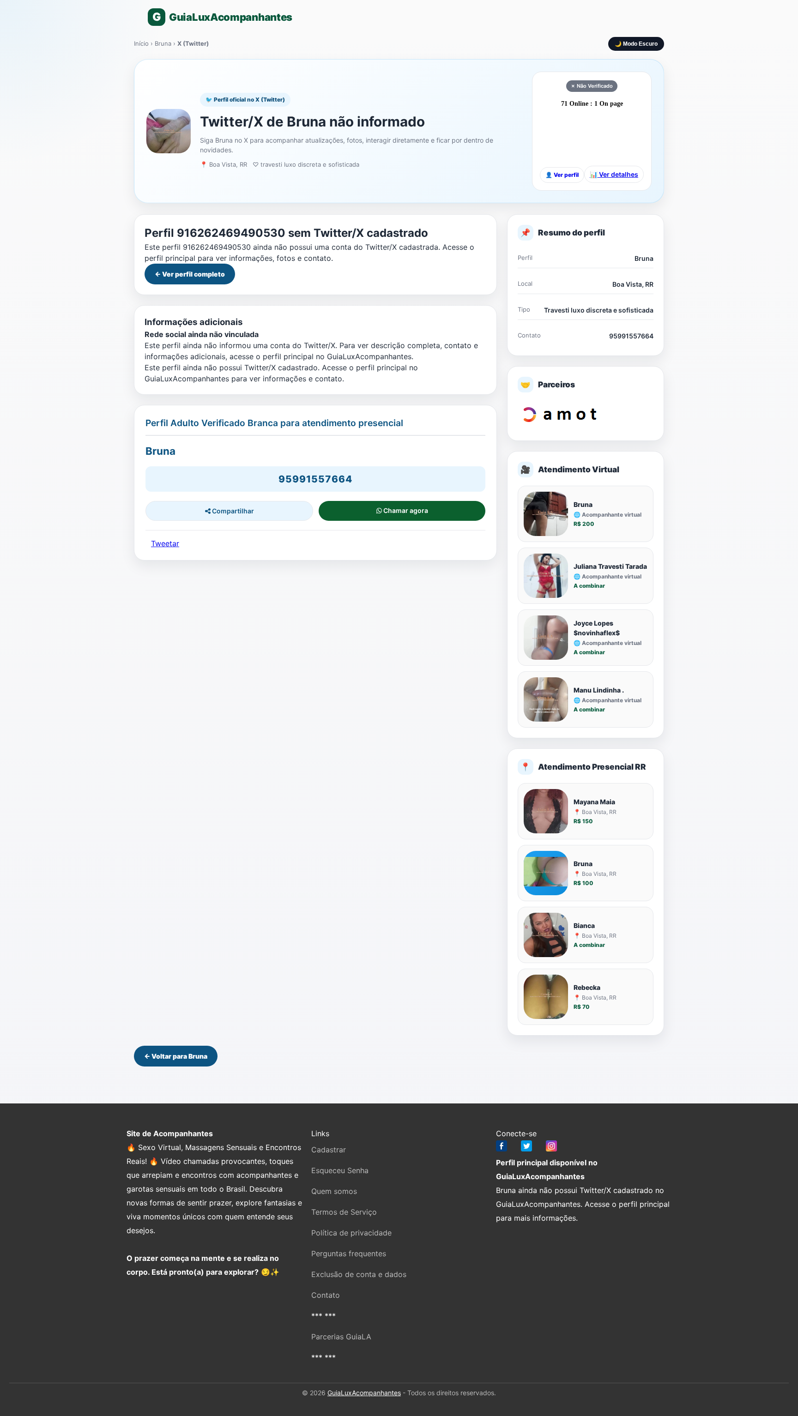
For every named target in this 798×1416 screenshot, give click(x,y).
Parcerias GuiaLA (341, 1336)
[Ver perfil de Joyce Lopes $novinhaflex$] (546, 637)
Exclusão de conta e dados (358, 1274)
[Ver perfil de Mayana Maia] (546, 811)
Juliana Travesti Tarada (610, 566)
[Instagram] (551, 1148)
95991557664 (315, 479)
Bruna (164, 43)
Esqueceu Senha (340, 1170)
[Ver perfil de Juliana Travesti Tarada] (546, 576)
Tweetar (165, 543)
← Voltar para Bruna (175, 1056)
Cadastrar (328, 1149)
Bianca (584, 925)
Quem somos (334, 1191)
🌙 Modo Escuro (636, 44)
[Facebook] (501, 1148)
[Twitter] (526, 1148)
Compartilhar (232, 511)
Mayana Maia (594, 802)
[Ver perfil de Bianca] (546, 935)
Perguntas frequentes (348, 1253)
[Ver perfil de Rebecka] (546, 996)
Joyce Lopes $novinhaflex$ (597, 628)
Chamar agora (405, 510)
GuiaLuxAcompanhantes (364, 1393)
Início (141, 43)
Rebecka (587, 987)
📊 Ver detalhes (614, 174)
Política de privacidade (351, 1232)
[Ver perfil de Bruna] (546, 513)
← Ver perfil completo (190, 274)
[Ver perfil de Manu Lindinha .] (546, 699)
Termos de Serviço (344, 1212)
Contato (325, 1295)
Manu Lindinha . (599, 690)
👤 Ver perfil (562, 174)
